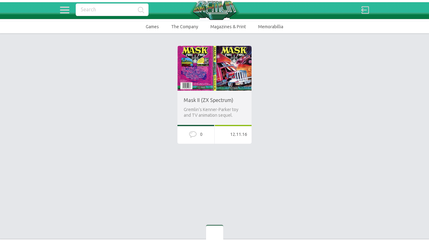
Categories (64, 10)
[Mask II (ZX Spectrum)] (214, 48)
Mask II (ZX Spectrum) (208, 100)
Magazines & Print (228, 26)
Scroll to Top (410, 220)
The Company (184, 26)
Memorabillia (270, 26)
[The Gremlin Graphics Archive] (214, 10)
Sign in (365, 10)
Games (152, 26)
